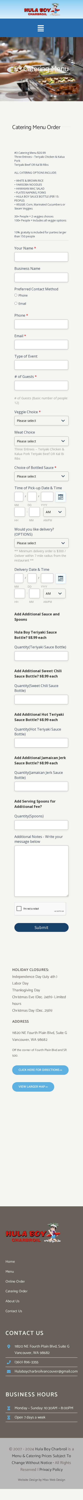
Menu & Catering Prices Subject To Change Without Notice (41, 1459)
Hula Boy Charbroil (51, 1449)
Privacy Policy (51, 1469)
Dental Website (42, 1485)
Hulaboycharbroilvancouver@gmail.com (46, 1371)
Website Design (28, 1480)
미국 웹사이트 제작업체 (23, 1485)
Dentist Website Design (61, 1485)
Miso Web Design (53, 1480)
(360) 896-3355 (27, 1362)
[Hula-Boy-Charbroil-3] (42, 4)
